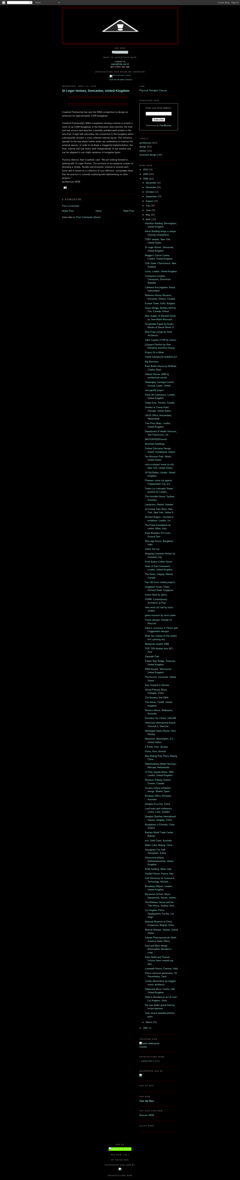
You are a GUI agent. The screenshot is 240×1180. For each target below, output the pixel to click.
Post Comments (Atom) (88, 217)
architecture (145, 143)
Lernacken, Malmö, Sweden (159, 504)
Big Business (151, 361)
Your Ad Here (146, 1101)
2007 (146, 1028)
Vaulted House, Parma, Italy (159, 873)
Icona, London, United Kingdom (161, 271)
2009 (146, 174)
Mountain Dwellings (155, 444)
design (143, 146)
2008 (146, 178)
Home (99, 211)
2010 (146, 169)
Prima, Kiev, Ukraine (155, 751)
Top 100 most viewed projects (160, 582)
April (148, 219)
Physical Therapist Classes (153, 90)
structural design (148, 155)
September (152, 196)
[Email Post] (64, 188)
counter (143, 1046)
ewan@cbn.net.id (120, 64)
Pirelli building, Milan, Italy (158, 869)
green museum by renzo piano (160, 615)
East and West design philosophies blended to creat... (158, 949)
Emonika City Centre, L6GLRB (160, 718)
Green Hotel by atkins (156, 594)
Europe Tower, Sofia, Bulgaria (160, 303)
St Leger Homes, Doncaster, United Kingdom (95, 90)
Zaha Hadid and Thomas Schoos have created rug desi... (159, 960)
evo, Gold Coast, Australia (158, 840)
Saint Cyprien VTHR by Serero (160, 340)
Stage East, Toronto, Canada (159, 402)
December (151, 182)
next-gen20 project (154, 390)
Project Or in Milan (154, 352)
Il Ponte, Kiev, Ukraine (156, 747)
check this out (152, 549)
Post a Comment (70, 206)
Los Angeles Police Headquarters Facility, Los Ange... (159, 913)
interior (143, 150)
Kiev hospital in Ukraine (157, 685)
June (148, 210)
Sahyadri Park (152, 656)
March (149, 1022)
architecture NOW (146, 1061)
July (148, 205)
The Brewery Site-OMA (156, 697)
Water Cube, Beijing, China (158, 845)
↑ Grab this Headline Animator (120, 80)
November (151, 187)
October (150, 192)
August (150, 201)
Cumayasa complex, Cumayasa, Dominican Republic (158, 279)
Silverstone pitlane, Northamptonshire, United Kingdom (159, 861)
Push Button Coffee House (158, 561)
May (148, 214)
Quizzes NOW (146, 1115)
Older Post (128, 211)
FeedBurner (165, 125)
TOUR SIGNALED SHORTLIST (161, 357)
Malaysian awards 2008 (157, 644)
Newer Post (68, 211)
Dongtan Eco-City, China (157, 804)
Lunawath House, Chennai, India (161, 968)
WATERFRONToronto (156, 439)
